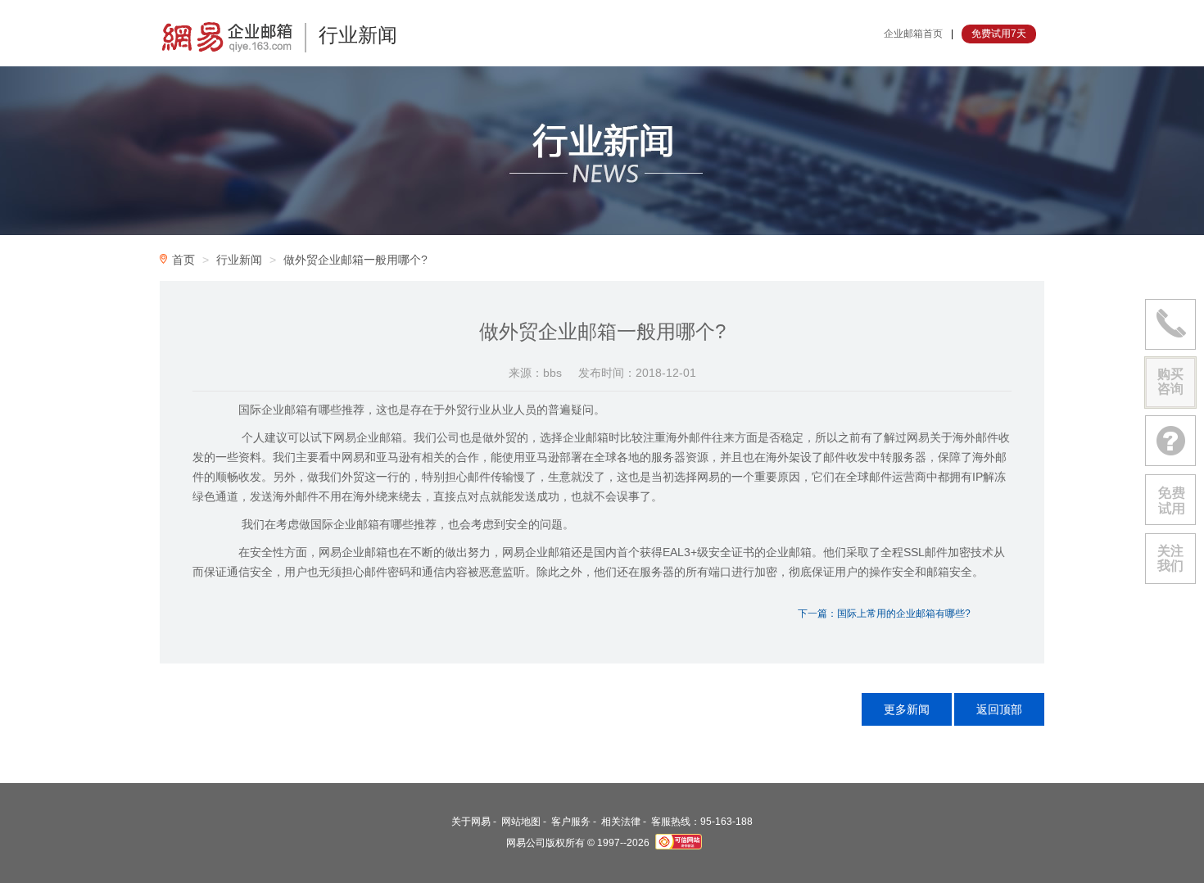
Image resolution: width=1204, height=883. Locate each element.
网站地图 (521, 821)
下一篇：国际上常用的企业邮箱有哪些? (884, 613)
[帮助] (1170, 440)
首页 (183, 259)
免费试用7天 (998, 33)
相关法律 (620, 821)
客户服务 (571, 821)
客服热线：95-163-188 (702, 821)
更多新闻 (907, 709)
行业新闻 (239, 259)
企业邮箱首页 (913, 33)
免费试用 (1170, 499)
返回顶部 (999, 709)
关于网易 (471, 821)
